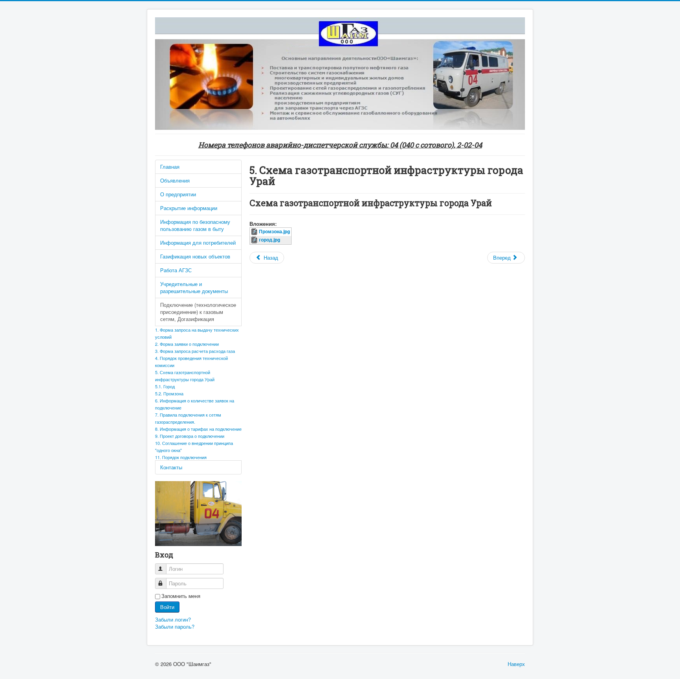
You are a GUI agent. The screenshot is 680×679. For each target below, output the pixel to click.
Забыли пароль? (174, 626)
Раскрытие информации (188, 208)
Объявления (175, 180)
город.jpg (269, 239)
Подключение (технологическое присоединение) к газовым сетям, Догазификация (198, 312)
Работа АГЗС (176, 270)
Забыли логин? (173, 619)
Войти (167, 607)
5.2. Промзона (169, 393)
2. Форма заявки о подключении (187, 344)
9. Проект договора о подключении (189, 436)
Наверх (516, 664)
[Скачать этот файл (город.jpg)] (255, 239)
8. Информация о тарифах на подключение (198, 429)
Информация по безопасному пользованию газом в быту (195, 225)
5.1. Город (165, 386)
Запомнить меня (180, 596)
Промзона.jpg (274, 231)
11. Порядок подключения (181, 457)
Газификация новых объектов (195, 256)
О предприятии (178, 194)
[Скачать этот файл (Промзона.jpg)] (255, 231)
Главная (169, 166)
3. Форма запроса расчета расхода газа (195, 351)
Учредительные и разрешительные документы (194, 287)
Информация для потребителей (198, 242)
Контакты (171, 467)
